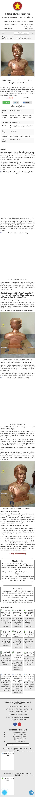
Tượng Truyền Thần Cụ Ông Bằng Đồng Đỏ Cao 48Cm (17, 642)
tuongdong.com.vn (21, 714)
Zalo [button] (17, 102)
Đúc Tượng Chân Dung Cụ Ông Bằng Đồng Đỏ (6, 641)
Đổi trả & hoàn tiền (19, 740)
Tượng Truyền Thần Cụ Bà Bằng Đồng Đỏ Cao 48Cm (29, 642)
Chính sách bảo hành (19, 738)
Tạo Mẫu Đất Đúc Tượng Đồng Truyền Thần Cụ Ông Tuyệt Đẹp (6, 685)
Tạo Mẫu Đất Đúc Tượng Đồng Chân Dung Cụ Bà (6, 660)
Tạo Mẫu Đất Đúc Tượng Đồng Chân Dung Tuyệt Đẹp (29, 684)
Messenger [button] (28, 102)
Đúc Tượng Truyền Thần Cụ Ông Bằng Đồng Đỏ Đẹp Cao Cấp (17, 81)
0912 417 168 (8, 29)
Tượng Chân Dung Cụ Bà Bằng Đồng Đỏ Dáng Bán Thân (29, 621)
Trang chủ (5, 37)
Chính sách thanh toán (19, 734)
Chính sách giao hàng (19, 736)
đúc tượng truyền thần (21, 37)
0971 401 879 (29, 29)
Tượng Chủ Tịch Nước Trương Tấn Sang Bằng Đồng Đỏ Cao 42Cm (17, 664)
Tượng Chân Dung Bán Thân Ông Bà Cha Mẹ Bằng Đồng (17, 621)
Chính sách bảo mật (19, 741)
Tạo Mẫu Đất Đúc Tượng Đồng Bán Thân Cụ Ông (29, 660)
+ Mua (6, 102)
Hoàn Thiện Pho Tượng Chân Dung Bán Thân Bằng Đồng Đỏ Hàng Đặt (17, 687)
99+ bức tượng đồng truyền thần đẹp (21, 310)
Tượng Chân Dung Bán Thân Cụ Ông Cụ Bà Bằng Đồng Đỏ (6, 621)
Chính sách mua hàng (19, 732)
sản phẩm (11, 37)
